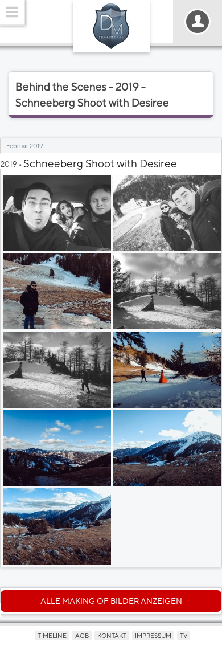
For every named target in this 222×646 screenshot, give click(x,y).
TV (183, 635)
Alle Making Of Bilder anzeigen (111, 601)
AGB (82, 635)
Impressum (153, 635)
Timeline (52, 635)
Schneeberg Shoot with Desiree (100, 163)
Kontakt (111, 635)
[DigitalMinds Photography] (111, 26)
